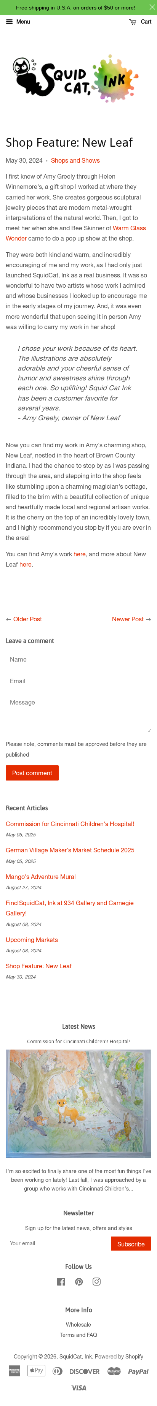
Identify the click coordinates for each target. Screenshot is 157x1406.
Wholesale (78, 1325)
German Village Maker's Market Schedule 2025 (70, 850)
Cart (145, 22)
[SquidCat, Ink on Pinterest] (79, 1283)
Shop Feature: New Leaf (39, 966)
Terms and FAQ (78, 1335)
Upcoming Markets (32, 939)
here (80, 554)
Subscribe (131, 1244)
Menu (22, 22)
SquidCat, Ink (75, 1357)
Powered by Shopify (119, 1357)
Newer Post (128, 619)
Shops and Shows (75, 160)
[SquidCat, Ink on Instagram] (96, 1283)
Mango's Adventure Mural (41, 876)
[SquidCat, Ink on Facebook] (61, 1283)
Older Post (27, 619)
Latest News (78, 1026)
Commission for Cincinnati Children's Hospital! (70, 823)
